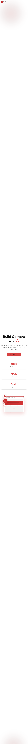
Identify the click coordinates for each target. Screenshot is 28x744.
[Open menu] (25, 2)
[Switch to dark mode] (22, 2)
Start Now (12, 354)
